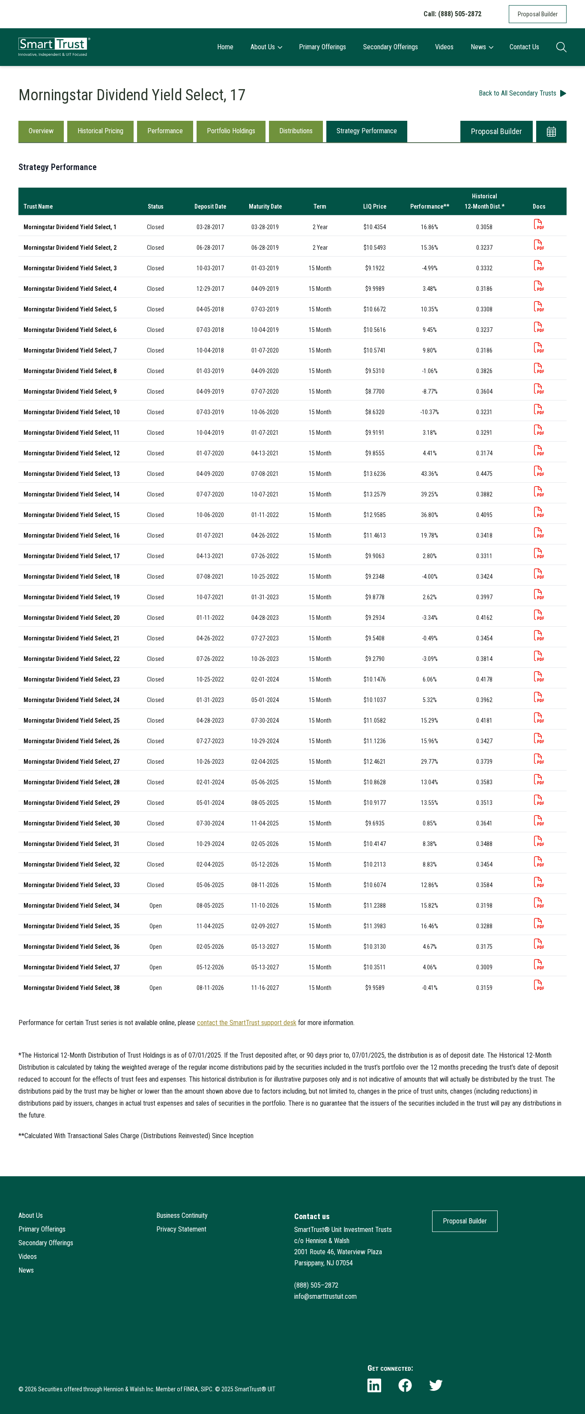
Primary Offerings (322, 47)
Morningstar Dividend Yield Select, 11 (71, 432)
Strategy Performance (367, 131)
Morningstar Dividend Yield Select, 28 (71, 782)
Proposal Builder (538, 14)
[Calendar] (551, 131)
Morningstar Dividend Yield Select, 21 (71, 638)
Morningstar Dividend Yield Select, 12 (71, 453)
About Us (263, 47)
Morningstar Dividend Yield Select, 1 (70, 227)
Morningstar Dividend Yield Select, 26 (71, 741)
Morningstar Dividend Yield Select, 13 (71, 473)
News (478, 47)
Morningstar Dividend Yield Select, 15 (71, 514)
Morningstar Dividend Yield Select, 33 (71, 885)
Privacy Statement (181, 1229)
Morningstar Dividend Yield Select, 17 (71, 556)
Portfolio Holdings (231, 131)
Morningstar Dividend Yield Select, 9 (70, 391)
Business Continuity (182, 1215)
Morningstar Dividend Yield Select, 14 (71, 494)
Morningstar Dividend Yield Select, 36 (71, 946)
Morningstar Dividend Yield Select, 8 (70, 371)
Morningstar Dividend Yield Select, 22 (71, 658)
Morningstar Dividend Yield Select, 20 (71, 617)
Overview (41, 131)
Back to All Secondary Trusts (517, 93)
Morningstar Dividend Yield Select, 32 (71, 864)
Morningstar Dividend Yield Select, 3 (70, 268)
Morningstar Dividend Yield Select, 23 (71, 679)
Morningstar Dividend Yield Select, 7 (70, 350)
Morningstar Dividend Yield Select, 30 (71, 823)
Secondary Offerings (390, 47)
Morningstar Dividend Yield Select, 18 (71, 576)
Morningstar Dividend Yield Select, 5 (70, 309)
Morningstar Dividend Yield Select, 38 (71, 987)
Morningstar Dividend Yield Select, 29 (71, 802)
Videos (444, 47)
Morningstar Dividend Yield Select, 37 (71, 967)
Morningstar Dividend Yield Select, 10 (71, 412)
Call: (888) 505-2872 (452, 14)
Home (225, 47)
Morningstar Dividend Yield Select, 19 (71, 597)
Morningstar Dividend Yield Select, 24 (71, 700)
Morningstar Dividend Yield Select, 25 (71, 720)
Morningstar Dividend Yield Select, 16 (71, 535)
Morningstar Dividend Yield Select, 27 (71, 761)
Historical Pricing (100, 131)
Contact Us (524, 47)
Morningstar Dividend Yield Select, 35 (71, 926)
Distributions (296, 131)
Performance (165, 131)
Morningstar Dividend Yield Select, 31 (71, 843)
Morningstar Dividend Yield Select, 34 (71, 905)
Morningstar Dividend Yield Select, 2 (70, 247)
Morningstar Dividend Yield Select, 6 (70, 329)
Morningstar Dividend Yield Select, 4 (70, 288)
